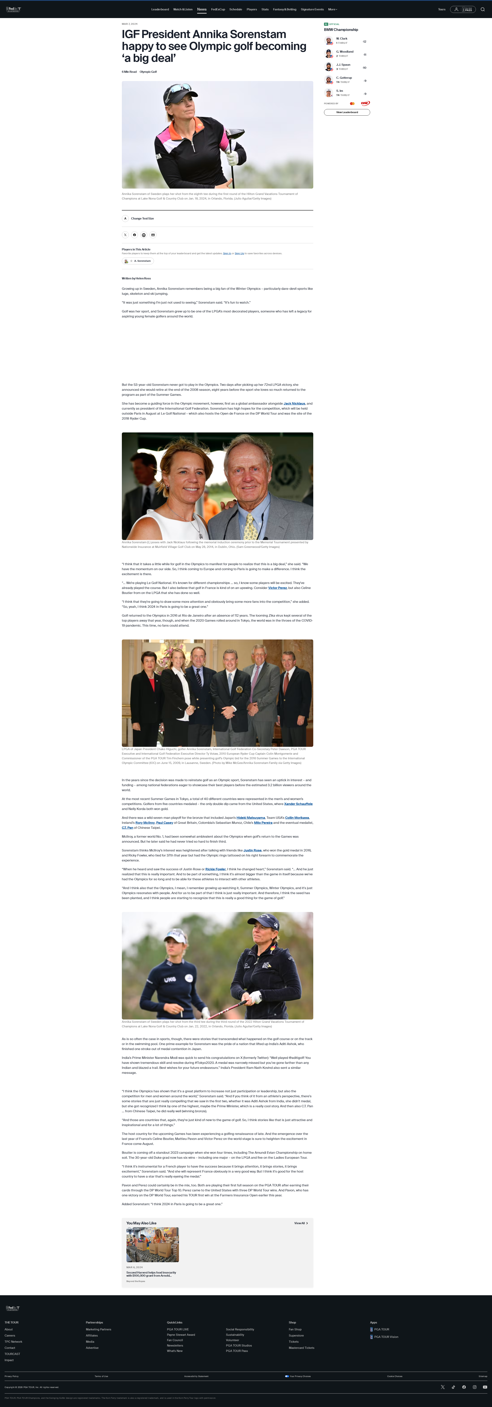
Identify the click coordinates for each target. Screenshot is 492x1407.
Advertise (92, 1348)
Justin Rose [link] (253, 850)
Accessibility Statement (196, 1376)
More (333, 9)
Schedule (235, 9)
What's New (175, 1351)
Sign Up (239, 253)
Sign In (227, 253)
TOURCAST (12, 1354)
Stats (265, 9)
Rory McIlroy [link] (145, 823)
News (201, 9)
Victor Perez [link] (277, 588)
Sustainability (235, 1335)
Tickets (294, 1342)
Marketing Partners (98, 1329)
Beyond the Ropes (135, 1281)
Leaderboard (160, 9)
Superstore (296, 1335)
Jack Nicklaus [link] (294, 403)
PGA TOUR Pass (237, 1351)
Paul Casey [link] (164, 823)
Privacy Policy (11, 1376)
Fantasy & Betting (284, 9)
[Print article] (143, 234)
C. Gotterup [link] (344, 78)
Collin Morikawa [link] (297, 818)
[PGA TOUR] (14, 9)
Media (90, 1342)
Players (252, 9)
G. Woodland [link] (344, 52)
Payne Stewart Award (181, 1335)
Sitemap (483, 1376)
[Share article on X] (125, 234)
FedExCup (218, 9)
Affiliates (92, 1335)
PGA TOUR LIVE (178, 1329)
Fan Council (175, 1340)
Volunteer (232, 1340)
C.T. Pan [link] (127, 828)
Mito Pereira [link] (263, 823)
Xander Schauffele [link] (298, 804)
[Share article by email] (153, 234)
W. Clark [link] (341, 39)
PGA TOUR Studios (239, 1345)
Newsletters (175, 1345)
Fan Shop (295, 1329)
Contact (10, 1348)
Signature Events (312, 9)
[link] (148, 71)
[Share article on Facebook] (134, 234)
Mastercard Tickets (301, 1348)
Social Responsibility (240, 1329)
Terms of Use (101, 1376)
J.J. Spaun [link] (343, 65)
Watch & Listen (183, 9)
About (9, 1329)
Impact (9, 1360)
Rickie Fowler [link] (215, 869)
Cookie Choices (394, 1376)
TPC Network (13, 1342)
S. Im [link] (339, 91)
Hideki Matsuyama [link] (251, 818)
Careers (10, 1335)
